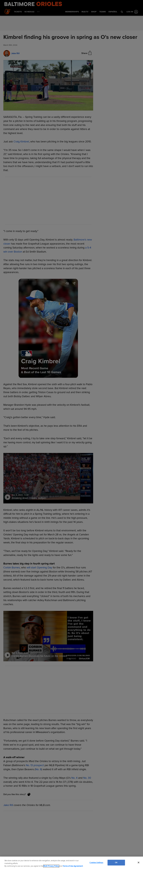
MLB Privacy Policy (51, 866)
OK (116, 862)
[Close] (138, 862)
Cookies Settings (96, 862)
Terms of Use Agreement (73, 866)
